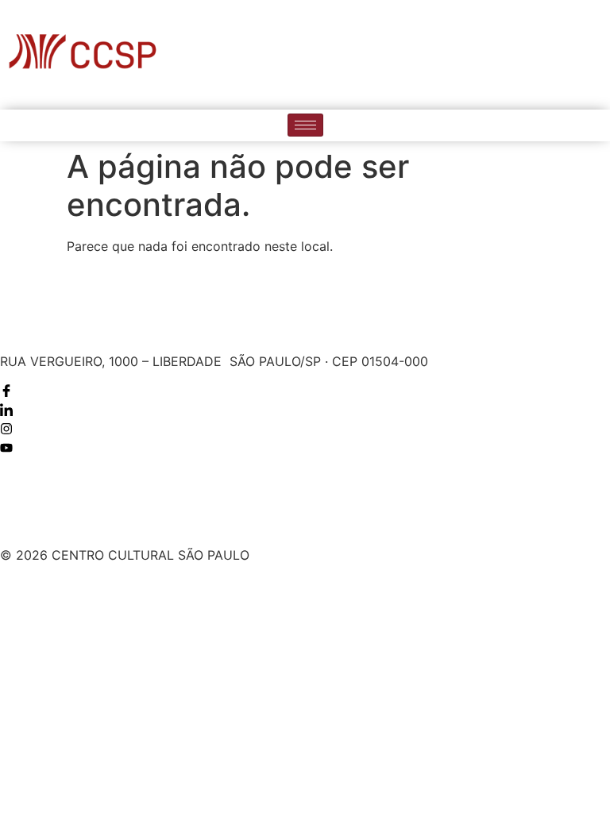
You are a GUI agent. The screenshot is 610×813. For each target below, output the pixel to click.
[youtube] (595, 55)
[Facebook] (498, 55)
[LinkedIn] (530, 55)
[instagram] (563, 55)
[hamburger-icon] (305, 125)
